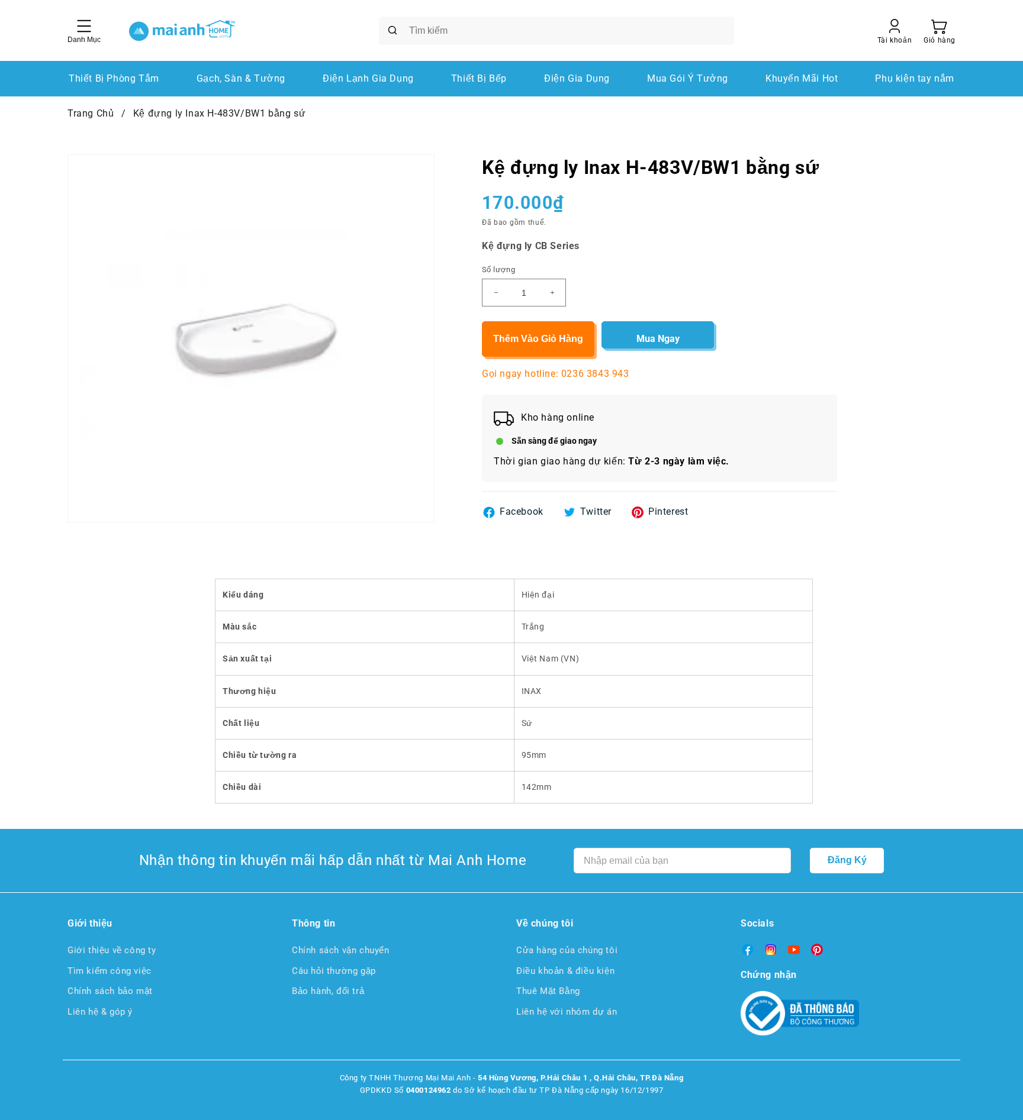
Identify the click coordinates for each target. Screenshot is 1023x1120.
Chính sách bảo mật (110, 991)
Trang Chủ (90, 113)
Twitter (596, 511)
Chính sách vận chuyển (341, 950)
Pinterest (668, 511)
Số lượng (498, 269)
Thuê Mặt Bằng (548, 991)
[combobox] (556, 31)
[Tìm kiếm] (392, 30)
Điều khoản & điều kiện (565, 971)
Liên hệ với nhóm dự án (566, 1011)
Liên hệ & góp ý (100, 1011)
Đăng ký (847, 860)
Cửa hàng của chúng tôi (566, 950)
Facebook (521, 511)
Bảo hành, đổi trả (328, 991)
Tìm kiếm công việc (109, 971)
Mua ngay (658, 338)
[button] (940, 31)
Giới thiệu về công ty (111, 950)
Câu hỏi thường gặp (334, 971)
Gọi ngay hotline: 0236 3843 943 (555, 373)
